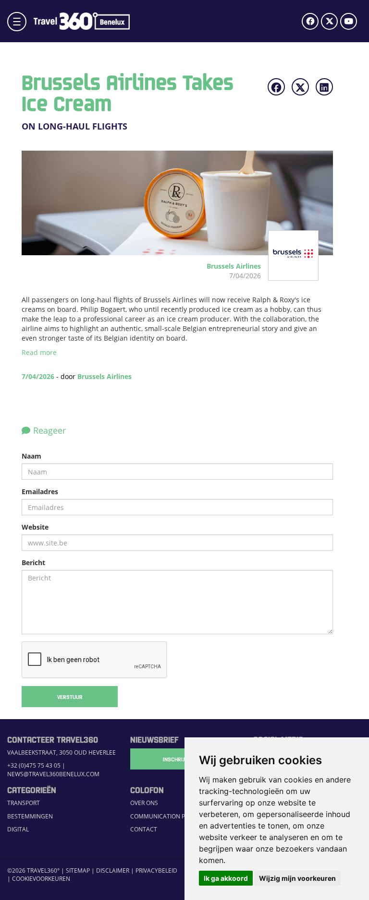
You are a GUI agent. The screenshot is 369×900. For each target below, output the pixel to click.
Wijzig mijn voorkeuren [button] (297, 878)
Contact (143, 829)
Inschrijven (178, 759)
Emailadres (40, 491)
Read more (39, 352)
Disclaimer (112, 870)
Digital (18, 829)
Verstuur (70, 696)
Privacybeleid (156, 870)
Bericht (33, 562)
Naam (31, 456)
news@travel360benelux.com (53, 774)
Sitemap (78, 870)
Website (35, 527)
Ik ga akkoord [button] (226, 878)
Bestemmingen (30, 816)
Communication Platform (170, 816)
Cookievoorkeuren (41, 879)
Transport (23, 803)
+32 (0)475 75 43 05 (34, 765)
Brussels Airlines (104, 376)
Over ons (144, 803)
